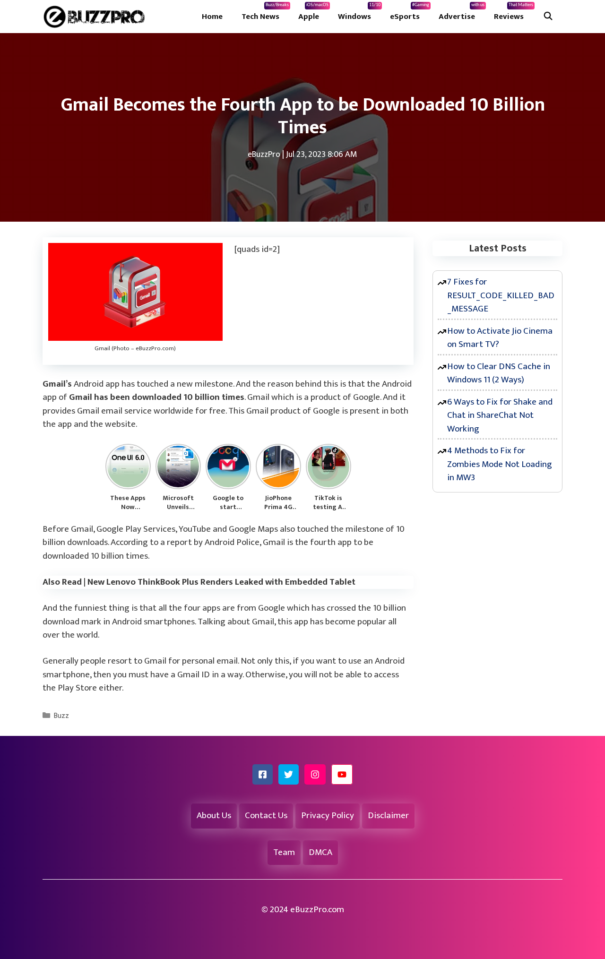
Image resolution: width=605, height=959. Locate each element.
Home (212, 16)
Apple (313, 12)
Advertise (461, 12)
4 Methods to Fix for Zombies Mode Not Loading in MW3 (499, 464)
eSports (409, 12)
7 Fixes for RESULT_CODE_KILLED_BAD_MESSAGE (500, 295)
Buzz (61, 715)
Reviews (513, 12)
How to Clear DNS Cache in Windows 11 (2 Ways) (498, 373)
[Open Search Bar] (547, 16)
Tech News (265, 12)
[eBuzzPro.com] (96, 16)
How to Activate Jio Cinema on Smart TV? (500, 338)
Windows (359, 12)
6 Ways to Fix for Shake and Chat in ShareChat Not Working (500, 415)
